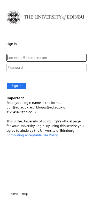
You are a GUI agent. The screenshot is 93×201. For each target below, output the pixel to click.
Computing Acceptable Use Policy (32, 135)
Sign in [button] (16, 86)
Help (25, 194)
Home (14, 194)
